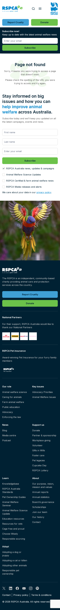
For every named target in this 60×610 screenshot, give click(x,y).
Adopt (5, 546)
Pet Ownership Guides (14, 497)
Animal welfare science (14, 392)
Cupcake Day (39, 465)
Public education (11, 407)
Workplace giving (41, 440)
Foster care (38, 455)
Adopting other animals (14, 565)
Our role (6, 386)
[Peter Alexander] (33, 336)
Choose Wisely (10, 533)
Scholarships (39, 507)
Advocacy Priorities (42, 392)
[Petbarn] (15, 336)
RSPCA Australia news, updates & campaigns (30, 168)
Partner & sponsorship (44, 435)
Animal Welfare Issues (44, 397)
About (35, 478)
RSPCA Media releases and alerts (24, 186)
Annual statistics (40, 497)
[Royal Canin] (6, 336)
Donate (36, 430)
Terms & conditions (41, 595)
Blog (4, 430)
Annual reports (40, 492)
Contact (36, 522)
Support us (38, 424)
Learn (5, 478)
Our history (38, 517)
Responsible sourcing (13, 538)
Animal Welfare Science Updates (23, 174)
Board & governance (43, 502)
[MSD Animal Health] (24, 336)
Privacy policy (20, 595)
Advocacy (7, 412)
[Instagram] (30, 588)
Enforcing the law (11, 417)
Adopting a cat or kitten (14, 560)
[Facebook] (17, 588)
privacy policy (43, 192)
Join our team (39, 512)
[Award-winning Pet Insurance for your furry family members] (8, 370)
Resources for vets (12, 523)
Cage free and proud (13, 528)
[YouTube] (24, 588)
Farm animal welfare (13, 402)
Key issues (38, 386)
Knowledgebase (10, 483)
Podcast (6, 440)
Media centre (9, 435)
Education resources (13, 518)
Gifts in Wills (38, 450)
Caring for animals (12, 397)
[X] (4, 588)
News (5, 424)
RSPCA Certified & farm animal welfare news (30, 180)
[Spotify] (37, 588)
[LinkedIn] (10, 588)
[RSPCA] (12, 8)
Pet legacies (38, 460)
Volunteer (37, 445)
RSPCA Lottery (40, 470)
